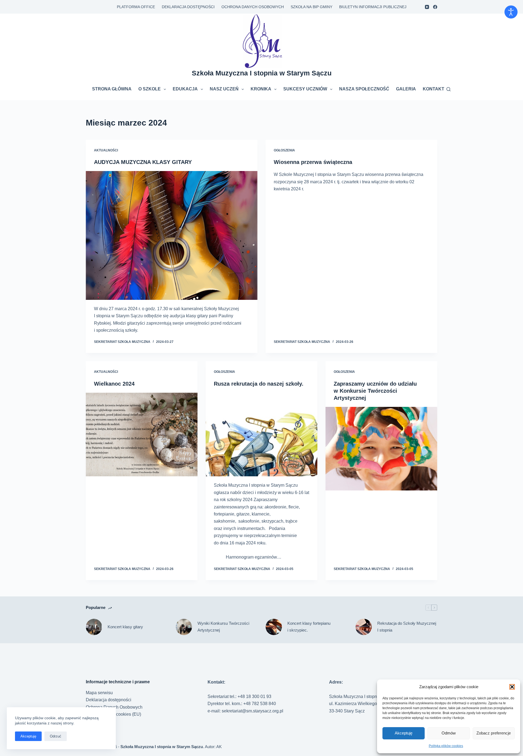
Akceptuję (403, 733)
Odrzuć (55, 736)
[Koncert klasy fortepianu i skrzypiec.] (274, 627)
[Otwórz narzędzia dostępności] (511, 12)
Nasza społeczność (364, 89)
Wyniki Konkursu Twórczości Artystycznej (223, 626)
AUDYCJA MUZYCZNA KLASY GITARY (143, 162)
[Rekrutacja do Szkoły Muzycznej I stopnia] (363, 627)
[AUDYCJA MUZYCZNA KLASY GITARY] (171, 235)
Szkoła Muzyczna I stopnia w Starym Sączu (262, 73)
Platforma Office (136, 7)
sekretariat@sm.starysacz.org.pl (252, 711)
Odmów (449, 733)
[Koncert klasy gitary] (94, 627)
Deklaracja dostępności (188, 7)
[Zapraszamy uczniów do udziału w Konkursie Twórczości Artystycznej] (381, 449)
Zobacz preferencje (493, 733)
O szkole (149, 89)
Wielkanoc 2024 (114, 384)
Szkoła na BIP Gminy (311, 7)
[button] (512, 687)
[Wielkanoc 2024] (141, 435)
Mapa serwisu (99, 692)
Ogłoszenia (284, 150)
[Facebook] (435, 7)
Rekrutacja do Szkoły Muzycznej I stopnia (406, 626)
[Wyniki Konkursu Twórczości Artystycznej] (184, 627)
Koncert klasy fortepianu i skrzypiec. (308, 626)
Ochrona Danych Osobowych (252, 7)
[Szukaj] (448, 89)
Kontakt (433, 89)
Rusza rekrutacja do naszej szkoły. (258, 384)
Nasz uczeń (224, 89)
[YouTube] (427, 7)
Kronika (261, 89)
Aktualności (106, 150)
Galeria (406, 89)
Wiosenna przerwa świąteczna (313, 162)
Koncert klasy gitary (125, 626)
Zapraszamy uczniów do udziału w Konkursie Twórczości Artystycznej (375, 391)
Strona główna (112, 89)
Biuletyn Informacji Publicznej (372, 7)
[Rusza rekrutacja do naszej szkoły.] (261, 435)
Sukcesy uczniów (305, 89)
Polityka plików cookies (446, 746)
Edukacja (185, 89)
